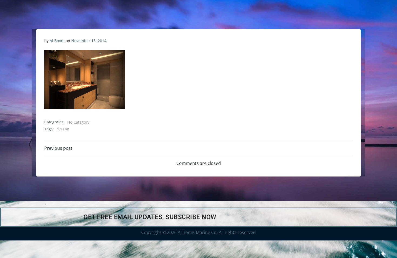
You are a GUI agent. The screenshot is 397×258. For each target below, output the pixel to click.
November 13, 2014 (88, 40)
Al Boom (57, 40)
